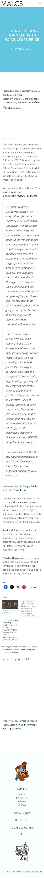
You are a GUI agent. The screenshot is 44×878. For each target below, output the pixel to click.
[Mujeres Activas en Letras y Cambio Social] (12, 3)
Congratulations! (11, 647)
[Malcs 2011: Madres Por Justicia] (10, 604)
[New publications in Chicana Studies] (30, 608)
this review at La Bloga (24, 195)
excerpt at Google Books (24, 486)
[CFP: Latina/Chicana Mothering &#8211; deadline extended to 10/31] (11, 630)
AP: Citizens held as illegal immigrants (20, 650)
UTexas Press (19, 490)
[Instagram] (21, 820)
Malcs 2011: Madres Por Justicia (10, 611)
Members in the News (28, 647)
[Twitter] (16, 820)
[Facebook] (25, 820)
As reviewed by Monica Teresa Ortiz (21, 188)
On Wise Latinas (11, 653)
